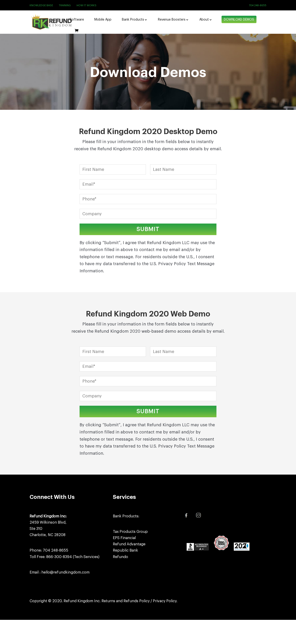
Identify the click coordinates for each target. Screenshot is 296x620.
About (204, 19)
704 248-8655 (257, 5)
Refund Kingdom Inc (82, 601)
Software (77, 19)
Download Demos (239, 19)
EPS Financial (124, 538)
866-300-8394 (59, 557)
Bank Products (133, 19)
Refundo (120, 557)
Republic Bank (125, 550)
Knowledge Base (41, 5)
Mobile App (102, 19)
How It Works (86, 5)
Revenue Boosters (171, 19)
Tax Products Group (130, 532)
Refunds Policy (136, 601)
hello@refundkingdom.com (65, 572)
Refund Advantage (129, 544)
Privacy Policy (164, 601)
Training (65, 5)
